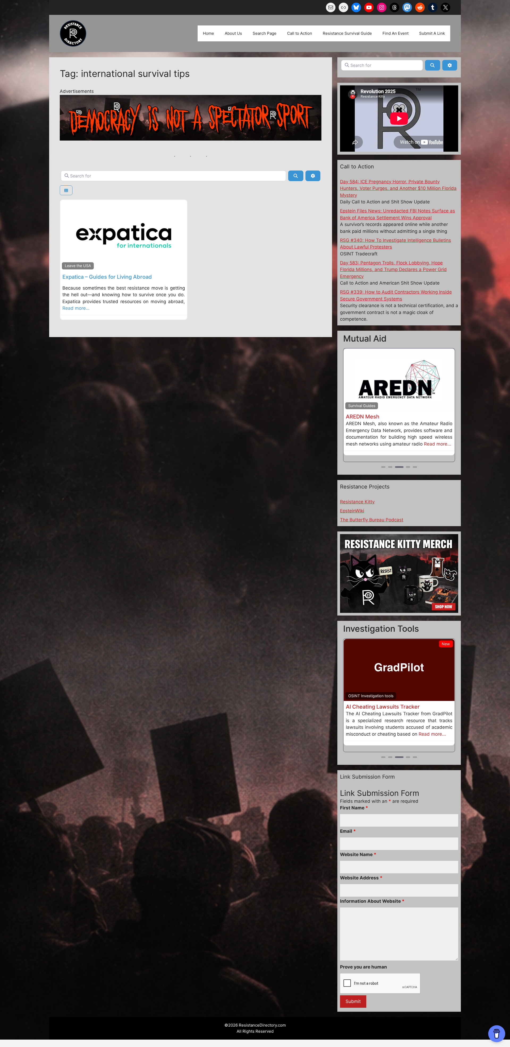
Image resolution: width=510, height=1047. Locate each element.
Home (208, 33)
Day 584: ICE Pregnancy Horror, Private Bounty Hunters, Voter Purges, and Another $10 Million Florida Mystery (398, 188)
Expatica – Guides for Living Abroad (107, 277)
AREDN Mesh (362, 416)
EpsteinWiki (352, 510)
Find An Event (395, 33)
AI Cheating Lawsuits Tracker (383, 707)
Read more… (76, 308)
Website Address (361, 877)
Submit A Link (432, 33)
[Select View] (66, 190)
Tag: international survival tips (125, 73)
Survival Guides (361, 405)
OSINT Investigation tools (370, 695)
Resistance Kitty (357, 501)
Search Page (265, 33)
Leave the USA (78, 265)
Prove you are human (363, 967)
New (446, 644)
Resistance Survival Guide (347, 33)
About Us (233, 33)
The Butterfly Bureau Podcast (371, 519)
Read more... (437, 444)
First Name (354, 807)
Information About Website (372, 901)
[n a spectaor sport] (190, 139)
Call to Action (299, 33)
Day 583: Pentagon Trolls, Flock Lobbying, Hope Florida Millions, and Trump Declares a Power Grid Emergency (393, 269)
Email (348, 831)
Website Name (358, 854)
